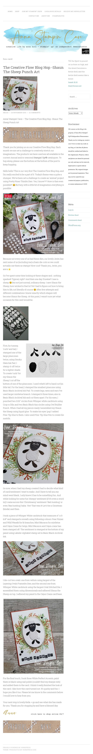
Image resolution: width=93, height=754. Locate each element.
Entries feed (73, 215)
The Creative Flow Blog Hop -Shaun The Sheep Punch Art (33, 69)
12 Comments (34, 113)
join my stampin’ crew (32, 11)
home (10, 11)
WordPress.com (29, 750)
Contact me (34, 16)
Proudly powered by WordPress (17, 747)
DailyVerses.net (74, 86)
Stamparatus (58, 16)
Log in (70, 210)
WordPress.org (74, 225)
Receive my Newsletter (74, 11)
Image (6, 113)
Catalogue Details (53, 11)
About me (46, 16)
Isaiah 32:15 (72, 82)
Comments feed (75, 220)
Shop (17, 11)
